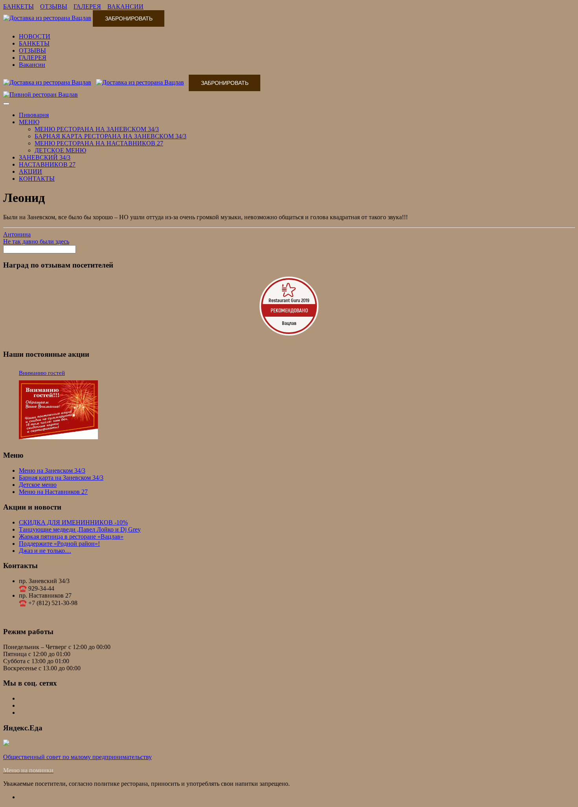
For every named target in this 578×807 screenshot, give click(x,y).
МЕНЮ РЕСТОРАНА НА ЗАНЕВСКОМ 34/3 (97, 129)
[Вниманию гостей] (58, 410)
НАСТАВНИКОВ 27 (47, 164)
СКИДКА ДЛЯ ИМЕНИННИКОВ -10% (73, 522)
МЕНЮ (29, 122)
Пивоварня (34, 115)
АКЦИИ (30, 171)
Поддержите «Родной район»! (59, 543)
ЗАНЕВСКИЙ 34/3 (44, 157)
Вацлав (289, 323)
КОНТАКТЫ (37, 178)
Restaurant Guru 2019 (289, 300)
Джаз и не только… (45, 550)
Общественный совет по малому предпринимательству (77, 757)
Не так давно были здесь (36, 241)
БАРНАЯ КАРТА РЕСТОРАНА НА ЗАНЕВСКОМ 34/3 (110, 136)
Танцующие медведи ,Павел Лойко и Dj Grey (80, 529)
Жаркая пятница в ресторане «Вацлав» (71, 536)
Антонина (17, 234)
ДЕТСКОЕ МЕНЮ (60, 150)
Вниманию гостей (42, 373)
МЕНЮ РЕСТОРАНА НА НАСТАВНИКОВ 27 (99, 143)
